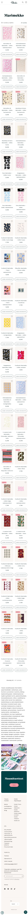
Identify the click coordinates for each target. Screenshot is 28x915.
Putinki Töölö (17, 804)
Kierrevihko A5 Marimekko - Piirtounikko (21, 78)
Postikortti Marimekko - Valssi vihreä (21, 467)
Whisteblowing (8, 841)
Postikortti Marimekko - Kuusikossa (21, 301)
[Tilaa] (22, 876)
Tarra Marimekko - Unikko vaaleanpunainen (21, 207)
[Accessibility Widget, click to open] (2, 912)
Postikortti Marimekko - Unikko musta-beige (7, 239)
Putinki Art (17, 820)
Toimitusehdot (8, 831)
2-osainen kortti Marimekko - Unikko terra (7, 533)
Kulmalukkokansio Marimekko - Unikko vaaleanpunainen (7, 78)
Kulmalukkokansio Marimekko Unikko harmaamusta (21, 45)
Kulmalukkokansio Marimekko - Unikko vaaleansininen (21, 399)
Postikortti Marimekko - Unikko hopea (21, 239)
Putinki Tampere (16, 817)
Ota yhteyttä (7, 829)
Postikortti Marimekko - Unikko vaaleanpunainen (21, 501)
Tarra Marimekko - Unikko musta (7, 174)
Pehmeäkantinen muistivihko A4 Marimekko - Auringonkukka (7, 400)
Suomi (13, 904)
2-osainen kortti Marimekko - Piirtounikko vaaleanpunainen (20, 435)
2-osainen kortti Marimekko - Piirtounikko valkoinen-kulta (7, 435)
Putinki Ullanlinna (16, 810)
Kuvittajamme (8, 806)
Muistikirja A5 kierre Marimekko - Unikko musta (7, 142)
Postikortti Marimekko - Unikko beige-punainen (21, 598)
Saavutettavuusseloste (10, 837)
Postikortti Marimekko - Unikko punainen (21, 366)
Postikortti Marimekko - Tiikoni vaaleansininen (7, 270)
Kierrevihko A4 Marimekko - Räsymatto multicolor (7, 468)
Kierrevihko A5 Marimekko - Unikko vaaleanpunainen (7, 45)
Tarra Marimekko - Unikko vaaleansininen (7, 206)
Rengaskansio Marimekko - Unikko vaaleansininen (21, 335)
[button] (2, 2)
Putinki (15, 909)
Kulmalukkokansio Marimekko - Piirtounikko (21, 142)
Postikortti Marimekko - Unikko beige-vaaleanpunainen (7, 501)
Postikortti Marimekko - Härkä (21, 629)
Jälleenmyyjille (8, 839)
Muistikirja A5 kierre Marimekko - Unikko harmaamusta (21, 110)
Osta (14, 785)
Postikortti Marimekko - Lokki (7, 629)
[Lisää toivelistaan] (12, 27)
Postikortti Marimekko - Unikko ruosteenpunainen (7, 598)
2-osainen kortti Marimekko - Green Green (21, 533)
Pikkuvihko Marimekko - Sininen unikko (21, 269)
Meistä (6, 804)
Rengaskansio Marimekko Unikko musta (7, 367)
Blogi (5, 810)
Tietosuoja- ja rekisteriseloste (8, 834)
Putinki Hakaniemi (16, 807)
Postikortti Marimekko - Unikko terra (21, 564)
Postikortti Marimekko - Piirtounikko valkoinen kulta (21, 661)
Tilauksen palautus (6, 844)
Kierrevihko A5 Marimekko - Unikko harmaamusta (7, 110)
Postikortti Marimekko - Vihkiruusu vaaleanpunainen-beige (7, 565)
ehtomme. (16, 879)
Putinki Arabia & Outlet (17, 814)
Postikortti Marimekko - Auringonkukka (7, 334)
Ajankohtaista (7, 808)
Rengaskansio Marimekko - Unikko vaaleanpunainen (21, 175)
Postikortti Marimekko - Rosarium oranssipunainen (7, 661)
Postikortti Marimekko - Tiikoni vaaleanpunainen (7, 302)
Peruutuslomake (8, 846)
